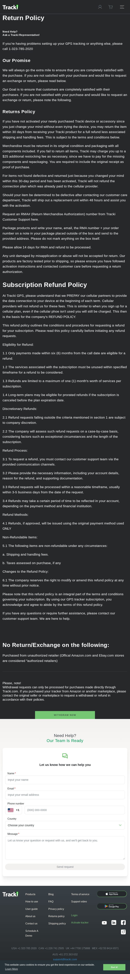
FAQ (50, 901)
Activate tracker (79, 922)
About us (30, 916)
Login (74, 915)
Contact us (31, 923)
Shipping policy (57, 923)
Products (30, 894)
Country (11, 818)
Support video (79, 901)
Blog (51, 894)
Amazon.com (81, 655)
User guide (31, 909)
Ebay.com (106, 655)
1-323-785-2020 (21, 49)
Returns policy (56, 916)
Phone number (15, 803)
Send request (65, 866)
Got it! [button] (114, 967)
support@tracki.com (65, 959)
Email (11, 788)
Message (13, 834)
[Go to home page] (47, 7)
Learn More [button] (11, 969)
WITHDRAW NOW (65, 715)
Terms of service (80, 894)
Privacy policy (56, 909)
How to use (31, 901)
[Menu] (122, 6)
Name (11, 773)
